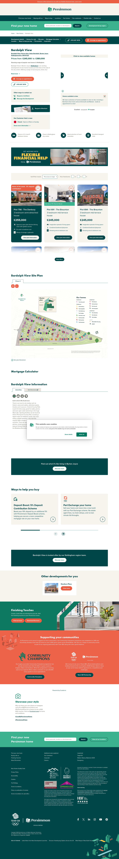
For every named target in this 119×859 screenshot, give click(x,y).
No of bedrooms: (65, 177)
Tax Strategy (14, 783)
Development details (17, 39)
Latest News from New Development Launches (34, 841)
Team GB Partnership (84, 675)
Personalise (38, 41)
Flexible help (87, 18)
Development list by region (97, 26)
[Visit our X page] (83, 819)
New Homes (20, 33)
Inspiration (47, 41)
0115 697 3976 (75, 40)
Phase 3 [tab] (17, 281)
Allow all (81, 434)
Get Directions (32, 390)
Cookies (13, 779)
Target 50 (80, 755)
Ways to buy (48, 18)
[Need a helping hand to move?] (59, 156)
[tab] (14, 396)
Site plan (41, 39)
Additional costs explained (51, 753)
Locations (58, 18)
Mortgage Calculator (52, 39)
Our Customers (48, 755)
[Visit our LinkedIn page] (89, 819)
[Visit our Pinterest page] (106, 819)
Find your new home (25, 18)
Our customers (76, 18)
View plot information (30, 238)
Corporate (47, 758)
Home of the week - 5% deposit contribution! (23, 187)
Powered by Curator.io (59, 690)
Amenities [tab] (18, 390)
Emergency (80, 760)
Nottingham (34, 66)
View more (66, 588)
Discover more (59, 469)
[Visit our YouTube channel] (100, 819)
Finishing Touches (16, 758)
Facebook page (34, 711)
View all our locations (99, 739)
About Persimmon (16, 760)
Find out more (17, 621)
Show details (68, 434)
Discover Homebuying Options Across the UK (61, 841)
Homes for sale (31, 39)
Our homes (66, 18)
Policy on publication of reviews (19, 790)
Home (12, 33)
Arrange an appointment (98, 40)
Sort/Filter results (36, 177)
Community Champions (34, 677)
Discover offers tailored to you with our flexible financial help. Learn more (59, 2)
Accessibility (14, 776)
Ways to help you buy (25, 41)
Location (13, 41)
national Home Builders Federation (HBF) (92, 791)
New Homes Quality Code (18, 768)
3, (75, 177)
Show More (59, 259)
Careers (46, 760)
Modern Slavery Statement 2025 (86, 758)
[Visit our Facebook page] (78, 819)
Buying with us (38, 18)
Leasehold (80, 753)
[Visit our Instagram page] (95, 819)
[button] (64, 75)
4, (81, 177)
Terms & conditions (16, 787)
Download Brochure (33, 621)
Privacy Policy (14, 772)
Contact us (97, 18)
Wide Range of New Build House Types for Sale (88, 841)
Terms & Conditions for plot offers (20, 794)
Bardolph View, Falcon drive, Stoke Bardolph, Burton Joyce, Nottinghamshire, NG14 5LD (29, 54)
